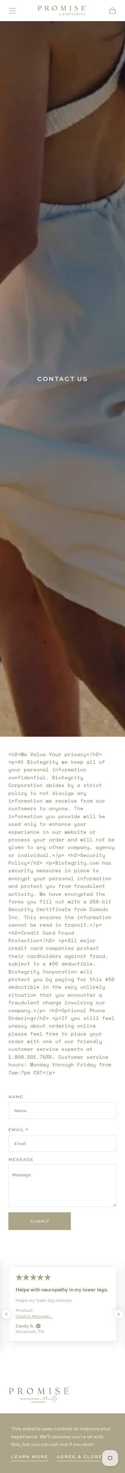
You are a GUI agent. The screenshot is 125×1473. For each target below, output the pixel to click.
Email (18, 1129)
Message (21, 1159)
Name (15, 1096)
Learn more (29, 1456)
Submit (40, 1221)
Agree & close (79, 1456)
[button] (12, 11)
